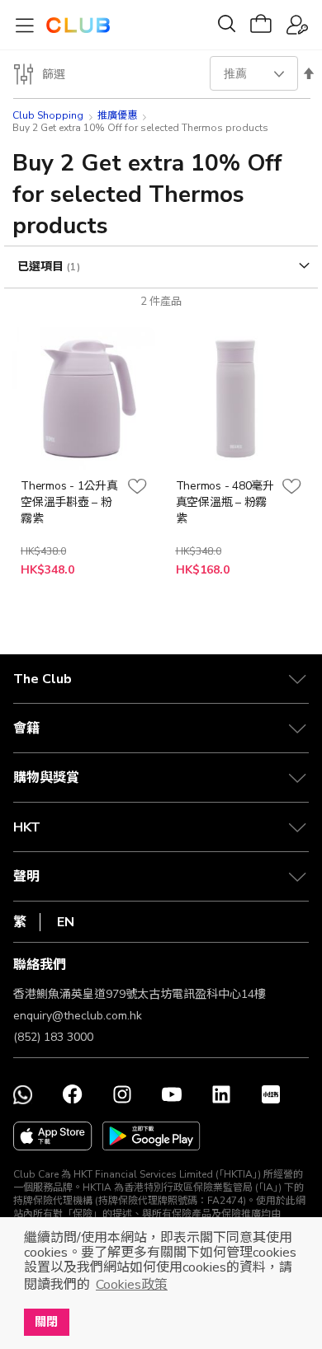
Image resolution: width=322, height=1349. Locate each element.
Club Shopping (47, 115)
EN (65, 922)
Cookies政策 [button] (132, 1285)
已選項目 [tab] (42, 266)
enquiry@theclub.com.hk (77, 1015)
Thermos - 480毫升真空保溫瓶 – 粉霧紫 (225, 502)
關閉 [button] (46, 1322)
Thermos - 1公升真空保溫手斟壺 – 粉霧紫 (69, 502)
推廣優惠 (117, 115)
